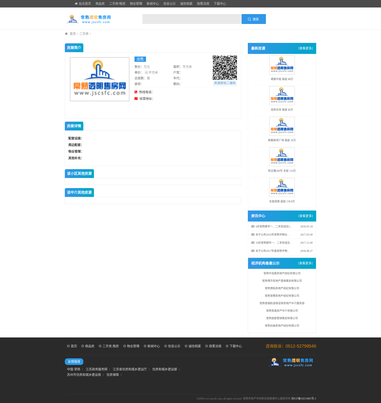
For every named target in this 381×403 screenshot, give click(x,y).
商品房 (100, 3)
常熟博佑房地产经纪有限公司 (282, 285)
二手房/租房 (117, 3)
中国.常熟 (73, 369)
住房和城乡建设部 (164, 369)
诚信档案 (186, 3)
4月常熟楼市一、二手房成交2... (274, 226)
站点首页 (85, 3)
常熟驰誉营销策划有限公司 (282, 315)
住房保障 (112, 375)
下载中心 (220, 3)
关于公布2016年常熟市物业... (272, 234)
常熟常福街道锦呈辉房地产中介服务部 (282, 300)
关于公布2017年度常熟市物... (272, 251)
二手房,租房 (111, 346)
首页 (73, 33)
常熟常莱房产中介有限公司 (282, 308)
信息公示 (169, 3)
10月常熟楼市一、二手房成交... (274, 242)
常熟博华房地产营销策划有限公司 (282, 278)
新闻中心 (153, 3)
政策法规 (203, 3)
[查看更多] (305, 48)
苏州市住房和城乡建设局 (84, 375)
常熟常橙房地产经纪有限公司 (282, 293)
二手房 (84, 33)
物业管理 (136, 3)
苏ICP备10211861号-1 (303, 398)
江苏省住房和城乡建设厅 (130, 369)
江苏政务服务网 (96, 369)
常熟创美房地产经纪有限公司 (282, 323)
